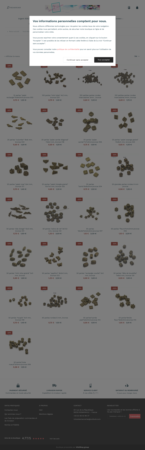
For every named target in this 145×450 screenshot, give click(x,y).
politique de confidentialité (68, 49)
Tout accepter (104, 60)
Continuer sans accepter (77, 60)
